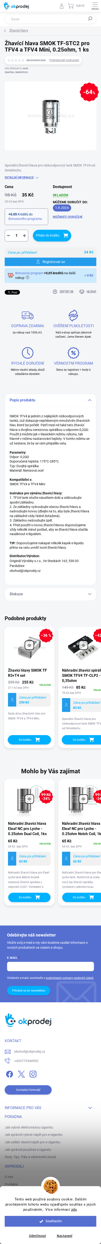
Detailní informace (19, 177)
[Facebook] (9, 1073)
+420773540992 (26, 1061)
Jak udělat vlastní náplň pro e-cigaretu (32, 1142)
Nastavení (64, 1235)
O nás (9, 1177)
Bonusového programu (25, 219)
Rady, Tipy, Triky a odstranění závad (30, 1157)
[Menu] (95, 6)
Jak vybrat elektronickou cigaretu (29, 1127)
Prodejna (11, 1184)
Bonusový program (29, 273)
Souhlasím (54, 1221)
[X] (20, 1073)
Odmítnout (37, 1235)
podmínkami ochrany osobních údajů (69, 978)
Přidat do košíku (47, 235)
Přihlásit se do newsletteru (28, 990)
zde (74, 1209)
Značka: (16, 72)
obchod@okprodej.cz (29, 1051)
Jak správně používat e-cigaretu (28, 1149)
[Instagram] (32, 1073)
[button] (29, 864)
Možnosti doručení (67, 216)
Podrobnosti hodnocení (64, 60)
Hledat (90, 18)
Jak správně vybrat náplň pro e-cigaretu (33, 1135)
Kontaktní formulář (28, 1090)
